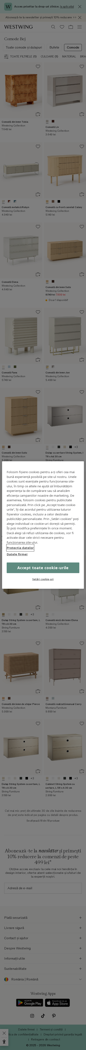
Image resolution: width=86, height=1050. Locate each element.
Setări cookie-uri (43, 579)
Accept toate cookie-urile (43, 567)
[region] (43, 525)
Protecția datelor (20, 548)
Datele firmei (17, 554)
